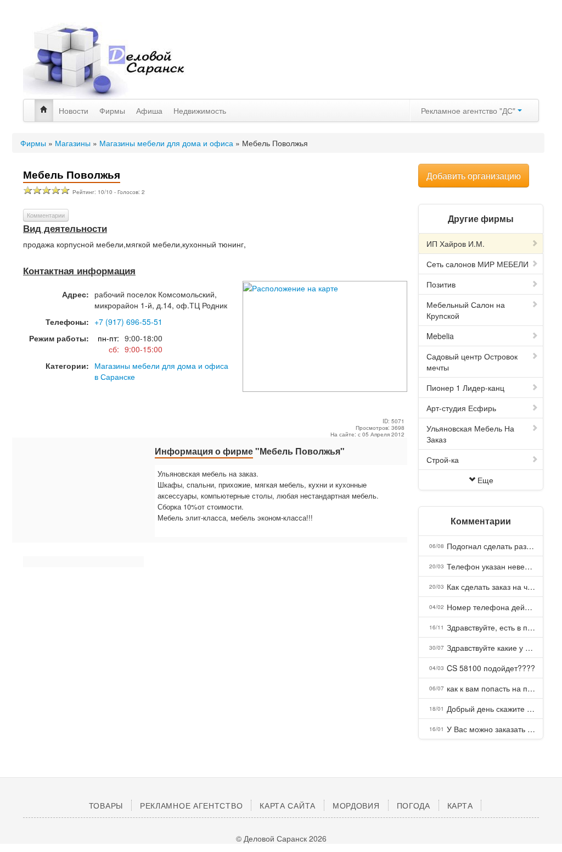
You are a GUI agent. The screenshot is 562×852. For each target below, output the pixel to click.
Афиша (149, 110)
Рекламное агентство (191, 805)
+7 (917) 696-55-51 (128, 321)
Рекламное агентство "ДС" (469, 110)
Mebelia (440, 335)
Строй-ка (442, 459)
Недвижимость (199, 110)
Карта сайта (288, 805)
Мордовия (356, 805)
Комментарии (46, 215)
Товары (106, 805)
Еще (485, 479)
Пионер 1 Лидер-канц (465, 387)
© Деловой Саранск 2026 (281, 838)
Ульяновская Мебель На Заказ (470, 434)
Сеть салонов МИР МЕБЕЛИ (477, 263)
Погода (413, 805)
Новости (73, 110)
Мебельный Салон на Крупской (465, 310)
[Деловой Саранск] (105, 60)
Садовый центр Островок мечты (472, 362)
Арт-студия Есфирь (461, 407)
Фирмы (112, 110)
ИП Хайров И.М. (455, 243)
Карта (460, 805)
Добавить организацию (473, 175)
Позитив (441, 284)
